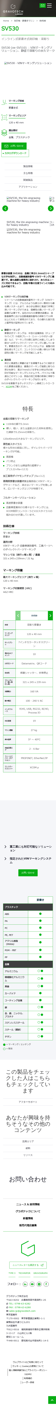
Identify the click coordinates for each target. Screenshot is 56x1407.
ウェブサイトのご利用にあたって (28, 1362)
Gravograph (40, 1273)
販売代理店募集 (28, 1225)
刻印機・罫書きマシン (24, 21)
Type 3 (12, 1273)
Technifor (24, 1273)
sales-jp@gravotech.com (22, 1311)
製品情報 (28, 166)
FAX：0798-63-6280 (20, 1307)
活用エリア (28, 1141)
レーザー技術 (28, 1382)
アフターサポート (28, 1102)
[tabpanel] (28, 1141)
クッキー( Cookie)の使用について (28, 1366)
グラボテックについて (28, 1211)
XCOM (9, 386)
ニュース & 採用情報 (28, 1204)
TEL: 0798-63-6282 (19, 1303)
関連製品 (28, 180)
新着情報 (28, 1218)
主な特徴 (28, 173)
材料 (28, 1148)
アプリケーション (28, 187)
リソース (28, 1155)
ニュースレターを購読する (26, 1265)
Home (6, 21)
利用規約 (28, 1378)
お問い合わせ (16, 146)
